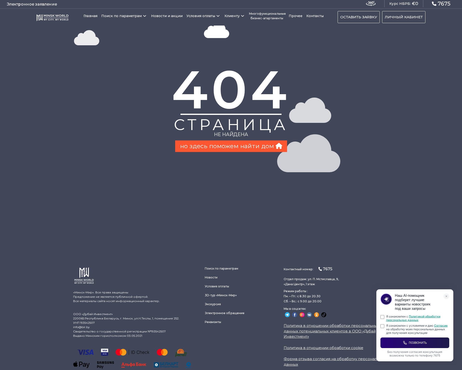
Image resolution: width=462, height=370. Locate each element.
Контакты (315, 16)
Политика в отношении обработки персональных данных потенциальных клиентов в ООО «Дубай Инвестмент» (331, 331)
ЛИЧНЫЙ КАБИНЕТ (404, 17)
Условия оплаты (200, 16)
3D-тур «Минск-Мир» (221, 295)
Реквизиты (213, 322)
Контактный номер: (308, 269)
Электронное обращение (224, 313)
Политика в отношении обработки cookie (323, 347)
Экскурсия (213, 304)
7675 (444, 3)
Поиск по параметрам (121, 16)
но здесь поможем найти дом (228, 146)
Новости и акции (167, 16)
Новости (211, 277)
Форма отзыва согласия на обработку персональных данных (335, 362)
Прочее (295, 16)
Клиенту (232, 16)
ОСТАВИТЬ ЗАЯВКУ (358, 17)
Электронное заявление (32, 4)
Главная (90, 16)
